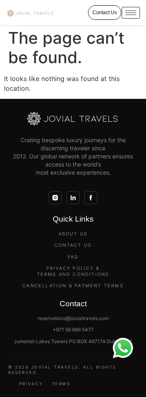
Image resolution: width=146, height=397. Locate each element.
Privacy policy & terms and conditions (73, 271)
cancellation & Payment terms (73, 285)
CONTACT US (73, 245)
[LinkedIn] (73, 197)
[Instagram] (55, 197)
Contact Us (104, 12)
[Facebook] (90, 197)
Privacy (31, 383)
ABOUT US (73, 234)
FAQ (73, 257)
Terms (61, 383)
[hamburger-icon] (131, 13)
